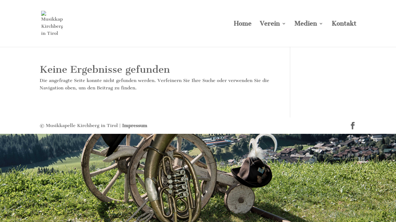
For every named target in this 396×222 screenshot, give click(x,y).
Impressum (134, 125)
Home (243, 24)
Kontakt (344, 24)
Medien (306, 24)
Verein (270, 24)
